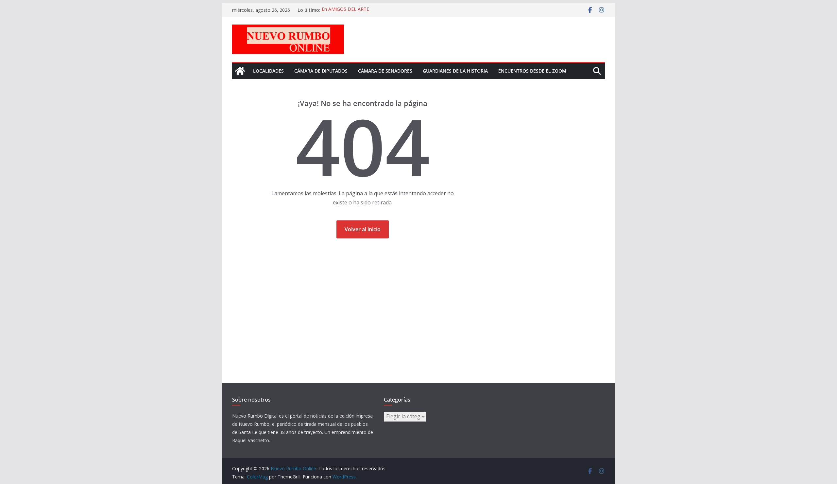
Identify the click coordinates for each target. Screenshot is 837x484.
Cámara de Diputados (321, 71)
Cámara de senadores (385, 71)
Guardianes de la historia (455, 71)
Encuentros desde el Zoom (532, 71)
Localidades (268, 71)
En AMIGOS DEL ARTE (345, 10)
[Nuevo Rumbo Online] (240, 71)
